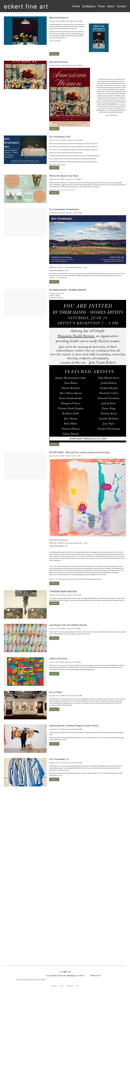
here (54, 579)
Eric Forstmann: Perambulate (64, 209)
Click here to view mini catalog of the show (62, 190)
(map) (61, 297)
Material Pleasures (58, 17)
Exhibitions (88, 6)
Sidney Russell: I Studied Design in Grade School (73, 725)
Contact (121, 6)
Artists (76, 6)
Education (69, 985)
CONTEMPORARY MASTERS (63, 591)
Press (101, 6)
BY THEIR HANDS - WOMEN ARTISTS (67, 290)
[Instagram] (62, 972)
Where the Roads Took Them (63, 176)
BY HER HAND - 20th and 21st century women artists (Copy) (79, 452)
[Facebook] (60, 972)
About (110, 6)
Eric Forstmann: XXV (60, 137)
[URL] (67, 972)
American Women (58, 62)
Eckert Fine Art (26, 6)
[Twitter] (65, 972)
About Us (54, 985)
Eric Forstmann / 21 (59, 759)
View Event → (54, 53)
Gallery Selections (58, 658)
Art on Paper (55, 692)
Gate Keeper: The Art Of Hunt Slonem (68, 625)
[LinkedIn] (70, 972)
